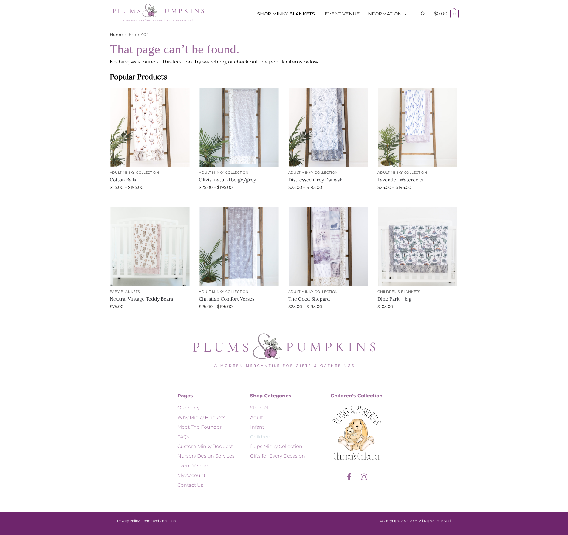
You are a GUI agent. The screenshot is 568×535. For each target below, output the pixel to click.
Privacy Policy (128, 521)
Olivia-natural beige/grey (227, 180)
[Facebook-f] (349, 476)
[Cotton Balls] (149, 127)
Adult (256, 417)
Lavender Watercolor (400, 180)
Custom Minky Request (205, 446)
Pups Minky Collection (276, 446)
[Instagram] (364, 476)
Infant (257, 427)
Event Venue (192, 466)
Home (116, 34)
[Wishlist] (181, 95)
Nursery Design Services (206, 456)
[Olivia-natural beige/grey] (239, 127)
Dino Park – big (394, 299)
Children (260, 437)
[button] (446, 14)
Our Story (188, 407)
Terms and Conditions (159, 521)
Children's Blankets (398, 292)
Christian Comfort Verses (226, 299)
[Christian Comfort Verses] (239, 246)
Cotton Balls (123, 180)
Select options (149, 200)
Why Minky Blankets (201, 417)
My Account (191, 475)
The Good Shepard (309, 299)
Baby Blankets (125, 292)
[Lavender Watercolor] (417, 127)
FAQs (183, 437)
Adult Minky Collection (134, 172)
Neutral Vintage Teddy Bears (141, 299)
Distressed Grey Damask (315, 180)
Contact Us (190, 485)
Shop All (260, 407)
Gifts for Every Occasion (277, 456)
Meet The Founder (199, 427)
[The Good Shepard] (328, 246)
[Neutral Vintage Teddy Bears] (149, 246)
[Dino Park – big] (417, 246)
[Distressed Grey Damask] (328, 127)
